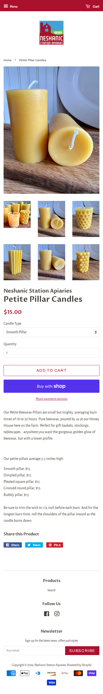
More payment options (52, 399)
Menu (13, 6)
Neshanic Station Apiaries (50, 665)
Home (7, 60)
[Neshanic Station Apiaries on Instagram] (56, 615)
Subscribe (82, 651)
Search (51, 590)
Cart (95, 6)
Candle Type (12, 323)
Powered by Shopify (79, 665)
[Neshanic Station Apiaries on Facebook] (46, 615)
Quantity (10, 344)
